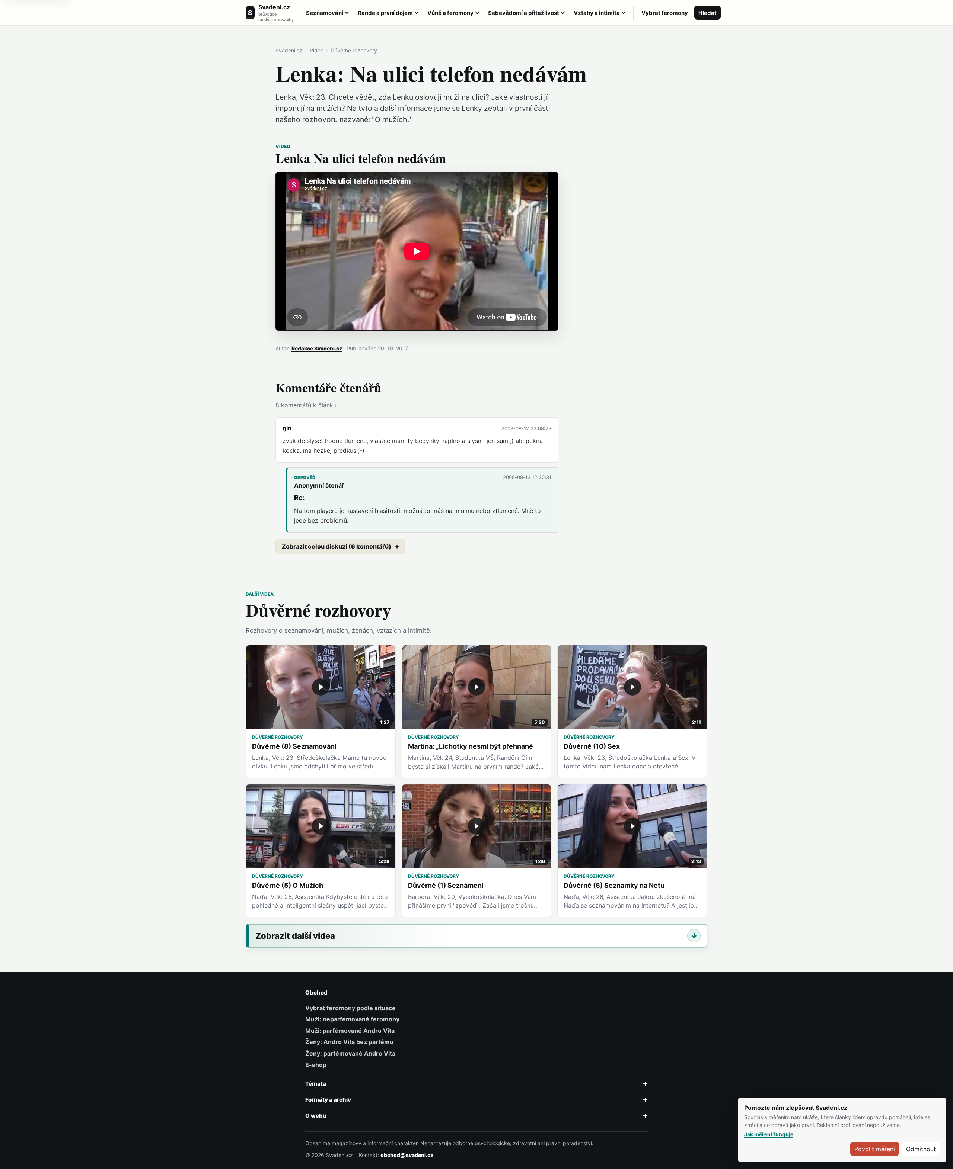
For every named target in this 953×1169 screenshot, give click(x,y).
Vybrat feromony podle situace (350, 1008)
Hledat (707, 12)
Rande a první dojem (385, 12)
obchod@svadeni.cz (406, 1155)
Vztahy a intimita (597, 12)
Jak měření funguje (768, 1134)
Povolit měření (874, 1149)
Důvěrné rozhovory (354, 50)
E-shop (315, 1065)
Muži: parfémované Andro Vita (350, 1030)
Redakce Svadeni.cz (316, 348)
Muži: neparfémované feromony (352, 1019)
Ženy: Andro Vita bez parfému (349, 1042)
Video (316, 50)
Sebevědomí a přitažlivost (523, 12)
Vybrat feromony (664, 12)
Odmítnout (921, 1149)
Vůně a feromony (450, 12)
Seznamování (324, 12)
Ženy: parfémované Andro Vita (350, 1053)
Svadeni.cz (289, 50)
